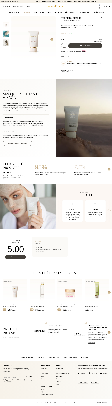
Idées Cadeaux (69, 12)
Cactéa (42, 376)
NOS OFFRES (58, 12)
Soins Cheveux (44, 373)
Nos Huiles (26, 12)
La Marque (58, 381)
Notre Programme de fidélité (62, 373)
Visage (35, 12)
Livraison (61, 402)
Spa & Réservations (98, 12)
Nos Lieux (58, 379)
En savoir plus (51, 336)
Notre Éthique (59, 376)
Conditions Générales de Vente (52, 402)
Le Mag (57, 384)
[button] (64, 21)
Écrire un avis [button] (15, 257)
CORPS (42, 12)
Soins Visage (44, 368)
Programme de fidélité (18, 6)
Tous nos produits (14, 12)
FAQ (42, 392)
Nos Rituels (58, 371)
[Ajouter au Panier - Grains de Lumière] (4, 309)
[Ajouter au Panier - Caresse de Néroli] (32, 309)
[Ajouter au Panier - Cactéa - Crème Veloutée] (59, 309)
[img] (38, 241)
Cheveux (49, 12)
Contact (43, 389)
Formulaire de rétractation (47, 394)
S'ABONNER (29, 376)
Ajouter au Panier (85, 45)
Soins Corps (44, 371)
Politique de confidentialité (69, 402)
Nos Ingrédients (59, 368)
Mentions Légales (40, 402)
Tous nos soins (44, 379)
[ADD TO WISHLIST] (101, 18)
